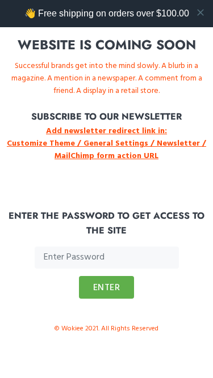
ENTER (106, 288)
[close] (200, 12)
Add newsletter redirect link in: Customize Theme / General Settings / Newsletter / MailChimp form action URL (106, 144)
